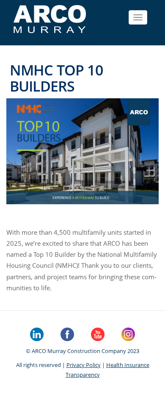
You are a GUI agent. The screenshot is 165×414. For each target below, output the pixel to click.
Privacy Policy (83, 365)
